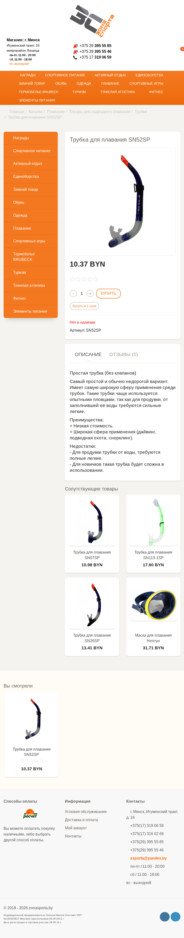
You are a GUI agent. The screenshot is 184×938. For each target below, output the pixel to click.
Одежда (84, 83)
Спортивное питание (65, 75)
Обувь (61, 83)
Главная (17, 112)
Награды (28, 75)
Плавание (110, 83)
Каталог (36, 112)
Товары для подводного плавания (99, 112)
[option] (31, 737)
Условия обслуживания (86, 812)
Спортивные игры (146, 83)
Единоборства (150, 75)
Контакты (73, 836)
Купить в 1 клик (84, 306)
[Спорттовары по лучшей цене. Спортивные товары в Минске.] (92, 21)
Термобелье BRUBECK (39, 92)
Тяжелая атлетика (118, 92)
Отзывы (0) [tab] (123, 354)
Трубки (141, 112)
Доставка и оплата (81, 820)
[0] (175, 51)
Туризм (79, 92)
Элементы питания (37, 100)
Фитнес (156, 92)
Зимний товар (32, 83)
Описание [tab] (88, 354)
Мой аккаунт (76, 828)
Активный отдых (111, 75)
